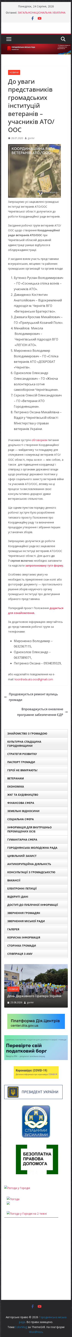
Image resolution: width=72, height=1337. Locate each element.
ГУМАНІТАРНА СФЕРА (22, 839)
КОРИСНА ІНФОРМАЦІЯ (23, 937)
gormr (31, 138)
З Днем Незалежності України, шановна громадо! (38, 13)
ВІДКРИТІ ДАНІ (17, 896)
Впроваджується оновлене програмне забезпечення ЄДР (40, 712)
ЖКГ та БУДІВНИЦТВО (22, 794)
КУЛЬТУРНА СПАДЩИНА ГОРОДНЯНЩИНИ (24, 744)
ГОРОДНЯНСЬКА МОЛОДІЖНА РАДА (32, 848)
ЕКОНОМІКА (15, 786)
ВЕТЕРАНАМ (15, 778)
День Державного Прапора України (34, 996)
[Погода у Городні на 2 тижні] (27, 1213)
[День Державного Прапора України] (36, 966)
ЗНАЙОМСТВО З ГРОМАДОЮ (27, 733)
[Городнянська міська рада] (36, 46)
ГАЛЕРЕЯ (13, 929)
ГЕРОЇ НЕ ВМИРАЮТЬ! (22, 770)
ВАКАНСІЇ (13, 880)
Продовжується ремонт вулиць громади (33, 697)
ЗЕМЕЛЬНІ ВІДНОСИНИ (23, 811)
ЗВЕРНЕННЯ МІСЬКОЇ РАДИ (26, 921)
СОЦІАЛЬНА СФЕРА (20, 819)
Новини (14, 72)
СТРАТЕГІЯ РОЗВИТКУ (22, 754)
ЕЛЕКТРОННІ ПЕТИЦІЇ (22, 888)
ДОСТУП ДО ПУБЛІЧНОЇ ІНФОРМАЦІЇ (32, 905)
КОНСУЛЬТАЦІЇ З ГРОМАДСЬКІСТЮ (31, 872)
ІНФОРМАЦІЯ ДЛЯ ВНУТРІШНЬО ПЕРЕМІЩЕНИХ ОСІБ (29, 829)
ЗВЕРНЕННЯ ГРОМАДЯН (23, 913)
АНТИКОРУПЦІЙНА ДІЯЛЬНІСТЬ (29, 864)
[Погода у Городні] (17, 1188)
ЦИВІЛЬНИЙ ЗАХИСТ (21, 856)
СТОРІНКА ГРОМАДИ (21, 945)
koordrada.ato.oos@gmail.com (34, 679)
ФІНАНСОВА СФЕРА (20, 803)
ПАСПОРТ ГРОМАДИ (21, 762)
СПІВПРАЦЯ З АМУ (19, 954)
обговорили (39, 440)
